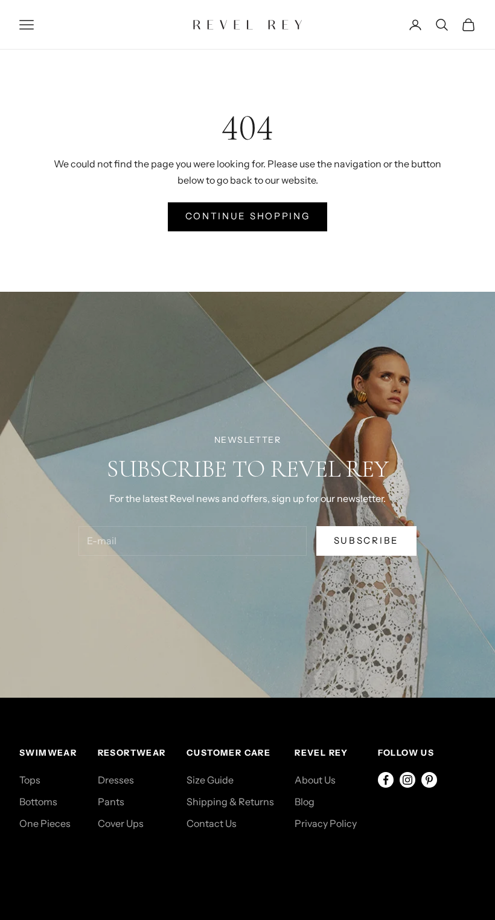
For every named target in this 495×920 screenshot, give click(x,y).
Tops (29, 780)
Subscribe (366, 540)
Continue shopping (247, 216)
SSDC (72, 864)
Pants (111, 802)
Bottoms (38, 802)
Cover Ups (121, 823)
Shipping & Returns (230, 802)
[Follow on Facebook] (386, 780)
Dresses (116, 780)
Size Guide (210, 780)
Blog (305, 802)
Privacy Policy (326, 823)
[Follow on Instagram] (407, 780)
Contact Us (212, 823)
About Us (315, 780)
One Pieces (45, 823)
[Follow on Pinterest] (429, 780)
